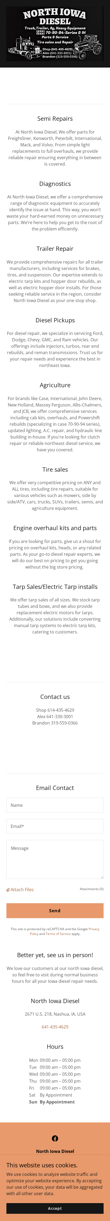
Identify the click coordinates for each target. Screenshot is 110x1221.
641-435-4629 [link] (55, 1027)
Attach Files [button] (22, 890)
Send (55, 911)
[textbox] (55, 805)
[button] (8, 890)
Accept (55, 1208)
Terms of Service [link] (58, 934)
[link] (55, 1138)
